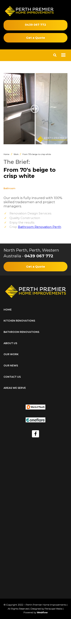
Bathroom (9, 188)
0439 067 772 (38, 255)
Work (16, 154)
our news (11, 365)
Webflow (42, 612)
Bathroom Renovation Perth (39, 227)
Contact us (12, 376)
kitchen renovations (19, 320)
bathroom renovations (21, 331)
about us (10, 343)
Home (6, 154)
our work (11, 354)
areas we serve (15, 387)
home (8, 309)
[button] (63, 55)
